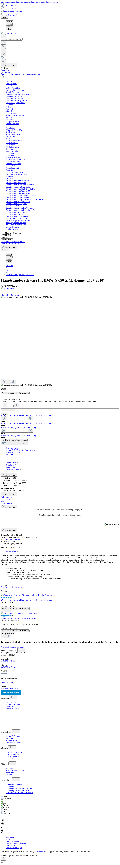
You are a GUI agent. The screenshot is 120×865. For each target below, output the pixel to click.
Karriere (9, 775)
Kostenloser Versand (13, 448)
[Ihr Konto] (3, 61)
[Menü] (3, 36)
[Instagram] (2, 821)
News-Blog (10, 772)
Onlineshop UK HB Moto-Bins (17, 791)
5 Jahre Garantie (10, 5)
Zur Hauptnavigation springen (47, 2)
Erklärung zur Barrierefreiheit (16, 843)
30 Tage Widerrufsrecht (14, 452)
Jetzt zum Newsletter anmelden (12, 647)
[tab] (12, 463)
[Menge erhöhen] (30, 418)
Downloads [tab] (10, 465)
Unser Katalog (11, 758)
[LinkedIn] (2, 828)
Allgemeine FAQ (12, 740)
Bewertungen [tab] (11, 467)
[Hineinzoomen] (13, 382)
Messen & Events (12, 708)
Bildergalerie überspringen (11, 295)
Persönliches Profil (16, 74)
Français (9, 26)
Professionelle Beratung (13, 12)
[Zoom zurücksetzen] (8, 382)
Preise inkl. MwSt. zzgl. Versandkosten (15, 393)
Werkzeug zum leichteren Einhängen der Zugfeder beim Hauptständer (27, 415)
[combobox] (12, 39)
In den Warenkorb (8, 410)
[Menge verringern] (3, 418)
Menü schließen (10, 66)
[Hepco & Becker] (60, 288)
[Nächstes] (8, 636)
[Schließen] (2, 379)
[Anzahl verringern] (5, 405)
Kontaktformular (7, 682)
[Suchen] (3, 42)
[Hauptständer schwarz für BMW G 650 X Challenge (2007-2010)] (26, 385)
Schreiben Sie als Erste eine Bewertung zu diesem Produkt (60, 515)
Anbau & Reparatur (13, 704)
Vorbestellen (6, 611)
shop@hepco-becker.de (9, 688)
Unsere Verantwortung (14, 756)
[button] (60, 514)
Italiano (9, 29)
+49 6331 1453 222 (8, 661)
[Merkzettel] (2, 58)
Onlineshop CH (11, 786)
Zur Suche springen (28, 2)
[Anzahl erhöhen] (16, 405)
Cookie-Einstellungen (14, 848)
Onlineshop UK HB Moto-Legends (19, 788)
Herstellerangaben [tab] (12, 470)
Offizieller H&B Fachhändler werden (19, 793)
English (9, 24)
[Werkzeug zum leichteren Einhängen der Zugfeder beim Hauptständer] (27, 595)
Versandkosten (40, 852)
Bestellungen (35, 74)
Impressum (10, 837)
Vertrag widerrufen (11, 692)
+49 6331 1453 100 (8, 667)
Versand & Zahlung (13, 736)
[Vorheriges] (3, 636)
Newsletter (10, 768)
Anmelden (5, 70)
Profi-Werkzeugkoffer (14, 784)
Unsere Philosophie (13, 754)
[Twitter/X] (2, 830)
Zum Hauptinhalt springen (11, 2)
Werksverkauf (11, 702)
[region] (60, 341)
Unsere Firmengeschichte (15, 752)
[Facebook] (2, 817)
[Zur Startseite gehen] (9, 33)
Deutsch (9, 22)
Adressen (26, 74)
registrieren (9, 72)
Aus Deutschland (10, 15)
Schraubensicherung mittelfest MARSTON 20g (18, 428)
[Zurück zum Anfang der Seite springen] (3, 859)
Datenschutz (10, 846)
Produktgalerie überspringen (11, 587)
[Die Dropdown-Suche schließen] (3, 46)
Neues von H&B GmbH (15, 770)
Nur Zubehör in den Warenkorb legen (14, 440)
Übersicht (5, 74)
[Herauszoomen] (3, 382)
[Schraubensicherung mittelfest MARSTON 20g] (19, 613)
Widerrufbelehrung (13, 841)
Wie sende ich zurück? (14, 742)
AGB (8, 839)
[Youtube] (2, 825)
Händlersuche (11, 706)
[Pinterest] (2, 833)
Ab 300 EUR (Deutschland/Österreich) (20, 450)
